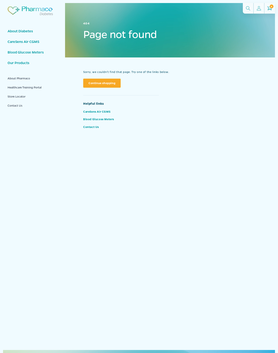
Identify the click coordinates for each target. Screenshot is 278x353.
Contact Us (15, 105)
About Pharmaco (19, 78)
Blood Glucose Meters (26, 52)
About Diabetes (20, 31)
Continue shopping (102, 83)
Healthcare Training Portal (25, 87)
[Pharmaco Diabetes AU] (30, 15)
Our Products (18, 62)
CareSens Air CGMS (23, 41)
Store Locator (17, 96)
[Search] (248, 8)
